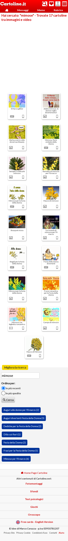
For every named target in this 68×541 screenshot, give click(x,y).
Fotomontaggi (34, 483)
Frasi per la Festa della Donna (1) (20, 450)
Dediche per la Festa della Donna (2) (22, 426)
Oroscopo (34, 514)
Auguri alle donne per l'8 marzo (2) (21, 409)
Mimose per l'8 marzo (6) (16, 458)
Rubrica (58, 10)
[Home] (6, 10)
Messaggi (22, 10)
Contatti (53, 533)
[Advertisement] (34, 57)
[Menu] (64, 3)
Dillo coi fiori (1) (12, 434)
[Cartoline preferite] (51, 3)
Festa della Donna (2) (14, 442)
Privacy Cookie (23, 533)
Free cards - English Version (37, 521)
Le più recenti (13, 388)
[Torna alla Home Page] (13, 4)
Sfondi (34, 491)
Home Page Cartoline (35, 472)
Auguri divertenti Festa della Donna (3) (23, 418)
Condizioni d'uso (39, 533)
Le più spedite (13, 393)
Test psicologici (34, 499)
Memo (41, 10)
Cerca (10, 400)
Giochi (34, 506)
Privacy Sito (9, 533)
